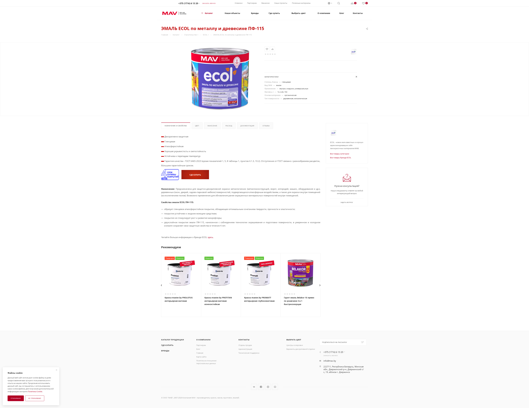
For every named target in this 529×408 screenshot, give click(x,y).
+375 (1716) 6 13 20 (188, 3)
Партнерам (252, 3)
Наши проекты (280, 3)
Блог (198, 349)
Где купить (167, 345)
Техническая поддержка (248, 353)
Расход (229, 126)
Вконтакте (254, 387)
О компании (203, 339)
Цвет (197, 126)
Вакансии (265, 3)
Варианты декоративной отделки (300, 349)
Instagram (268, 387)
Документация (247, 126)
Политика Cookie (35, 391)
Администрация (245, 349)
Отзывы (266, 126)
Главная (199, 353)
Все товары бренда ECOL (340, 157)
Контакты (244, 339)
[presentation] (161, 285)
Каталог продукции (172, 339)
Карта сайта (201, 357)
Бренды (165, 350)
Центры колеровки (294, 345)
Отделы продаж (245, 345)
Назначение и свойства (176, 126)
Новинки (238, 3)
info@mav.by (329, 360)
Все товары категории (339, 153)
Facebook (261, 387)
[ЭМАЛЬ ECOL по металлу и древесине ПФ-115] (220, 79)
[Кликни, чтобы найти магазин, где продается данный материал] (195, 174)
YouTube (275, 387)
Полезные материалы (301, 3)
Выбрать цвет (293, 339)
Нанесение (212, 126)
